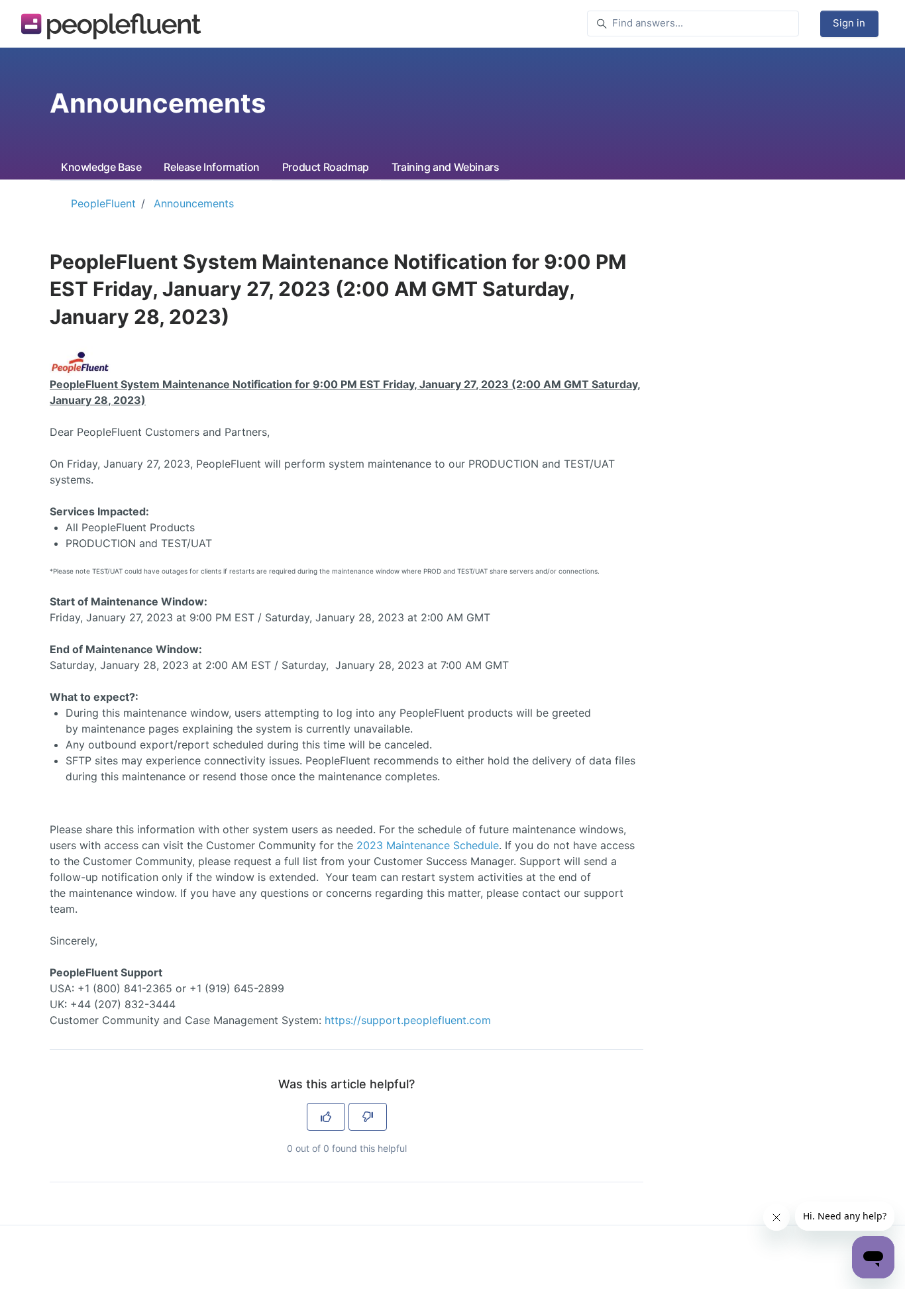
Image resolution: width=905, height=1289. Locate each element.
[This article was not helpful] (367, 1117)
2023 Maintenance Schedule (427, 845)
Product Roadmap (325, 167)
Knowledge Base (101, 167)
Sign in (849, 23)
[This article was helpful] (326, 1117)
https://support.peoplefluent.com (408, 1020)
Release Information (211, 167)
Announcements (194, 203)
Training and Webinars (446, 167)
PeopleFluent (103, 203)
